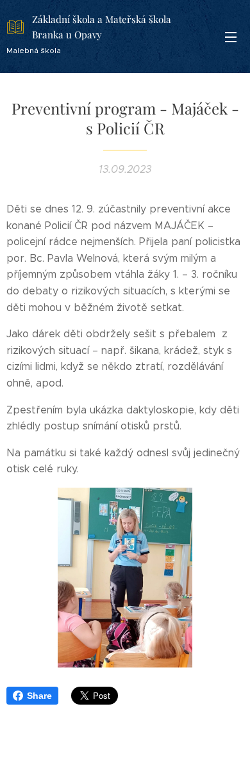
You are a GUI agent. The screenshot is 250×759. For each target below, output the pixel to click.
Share (39, 696)
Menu (231, 36)
